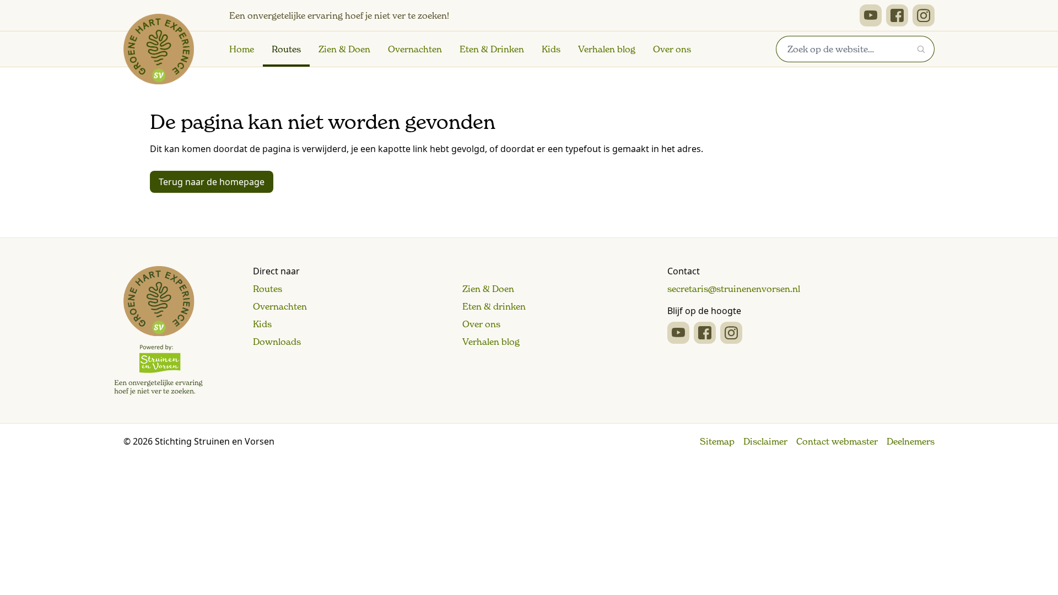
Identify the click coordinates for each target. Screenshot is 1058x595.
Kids (551, 49)
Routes (286, 49)
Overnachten (415, 49)
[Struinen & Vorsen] (158, 330)
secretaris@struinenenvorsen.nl (733, 288)
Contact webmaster (837, 441)
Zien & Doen (344, 49)
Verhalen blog (606, 49)
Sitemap (717, 441)
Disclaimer (765, 441)
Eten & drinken (494, 306)
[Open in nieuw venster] (871, 15)
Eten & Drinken (492, 49)
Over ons (672, 49)
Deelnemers (911, 441)
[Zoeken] (921, 49)
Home (241, 49)
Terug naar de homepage (211, 182)
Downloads (277, 341)
